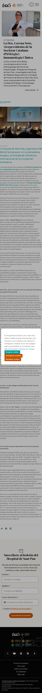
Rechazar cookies (12, 359)
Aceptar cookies (12, 352)
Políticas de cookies (26, 349)
